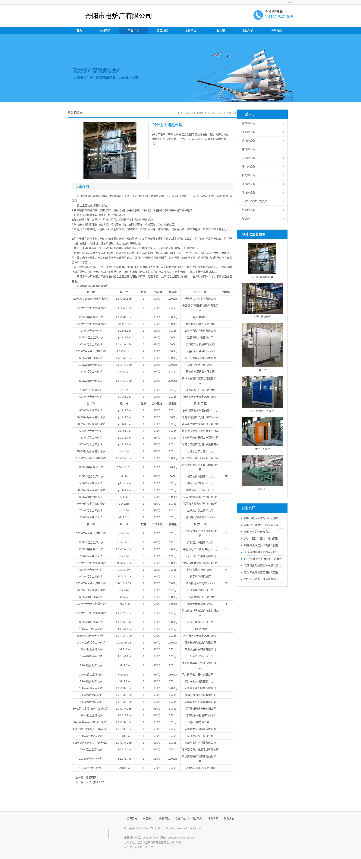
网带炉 (262, 488)
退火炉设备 (248, 140)
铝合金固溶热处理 (262, 277)
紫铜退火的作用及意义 (257, 531)
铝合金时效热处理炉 (262, 411)
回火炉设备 (248, 131)
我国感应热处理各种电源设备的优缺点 (262, 565)
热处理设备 (230, 112)
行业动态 (219, 30)
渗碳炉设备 (248, 183)
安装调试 (162, 30)
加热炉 (246, 218)
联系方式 (276, 30)
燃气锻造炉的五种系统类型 (259, 579)
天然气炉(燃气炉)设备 (254, 201)
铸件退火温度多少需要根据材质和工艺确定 (262, 545)
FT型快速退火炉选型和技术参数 (262, 558)
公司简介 (105, 30)
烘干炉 (262, 370)
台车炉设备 (248, 123)
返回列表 (91, 777)
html (289, 2)
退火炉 (149, 847)
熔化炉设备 (248, 166)
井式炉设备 (248, 149)
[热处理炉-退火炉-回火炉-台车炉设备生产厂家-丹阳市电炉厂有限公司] (111, 15)
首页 (79, 30)
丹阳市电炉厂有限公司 (194, 112)
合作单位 (190, 30)
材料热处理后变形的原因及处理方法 (262, 524)
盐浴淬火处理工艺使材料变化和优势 (262, 572)
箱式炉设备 (248, 175)
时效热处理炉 (262, 449)
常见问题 (247, 30)
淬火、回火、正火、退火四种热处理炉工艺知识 (262, 538)
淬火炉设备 (248, 192)
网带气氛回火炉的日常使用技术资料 (262, 518)
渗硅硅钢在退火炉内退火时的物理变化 (262, 552)
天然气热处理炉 (95, 782)
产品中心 (133, 30)
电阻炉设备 (248, 157)
